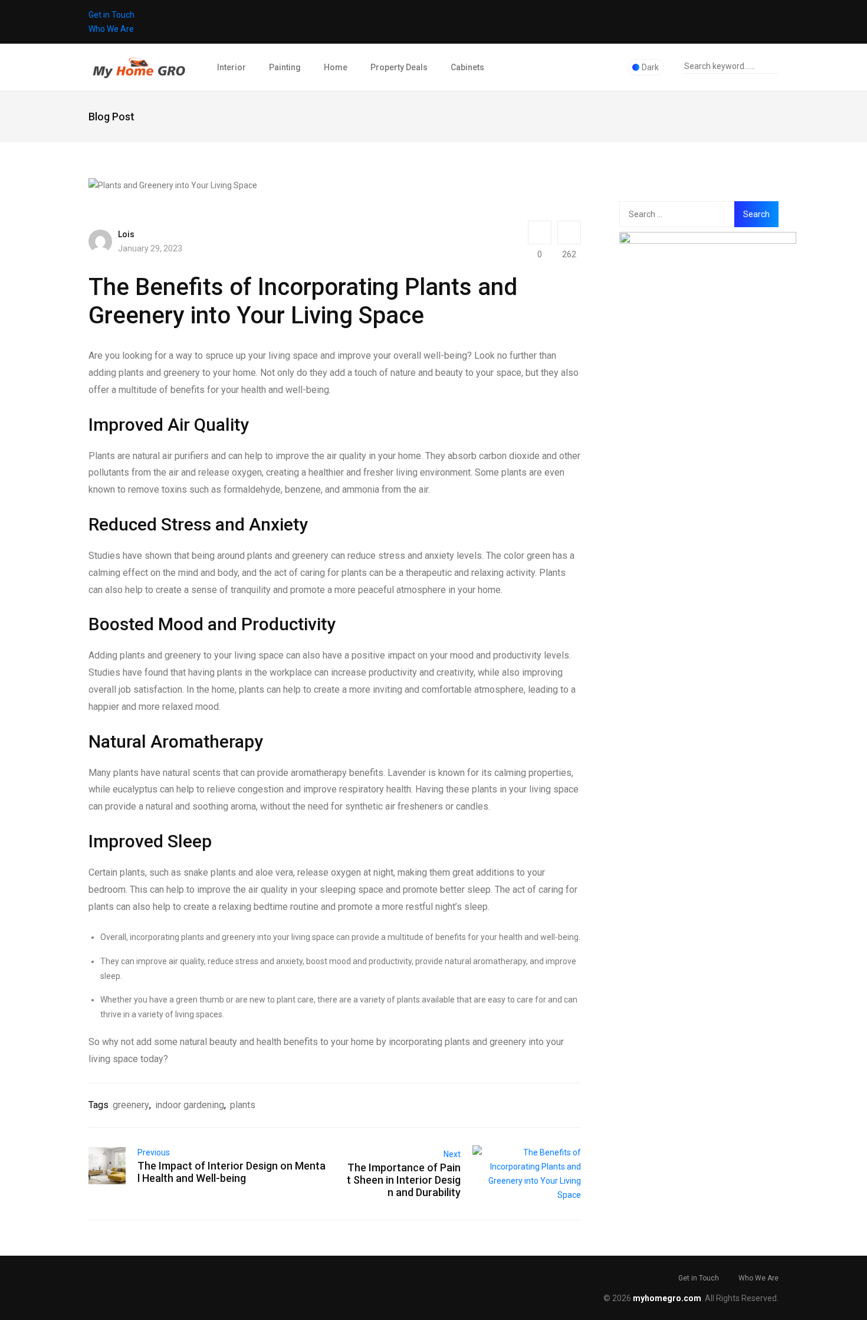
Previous (153, 1152)
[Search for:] (683, 214)
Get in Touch (111, 14)
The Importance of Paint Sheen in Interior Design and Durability (404, 1179)
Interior (231, 67)
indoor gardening (189, 1105)
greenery (131, 1105)
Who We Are (111, 29)
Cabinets (467, 67)
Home (335, 67)
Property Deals (399, 67)
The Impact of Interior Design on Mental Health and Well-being (231, 1171)
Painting (285, 67)
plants (242, 1105)
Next (452, 1154)
